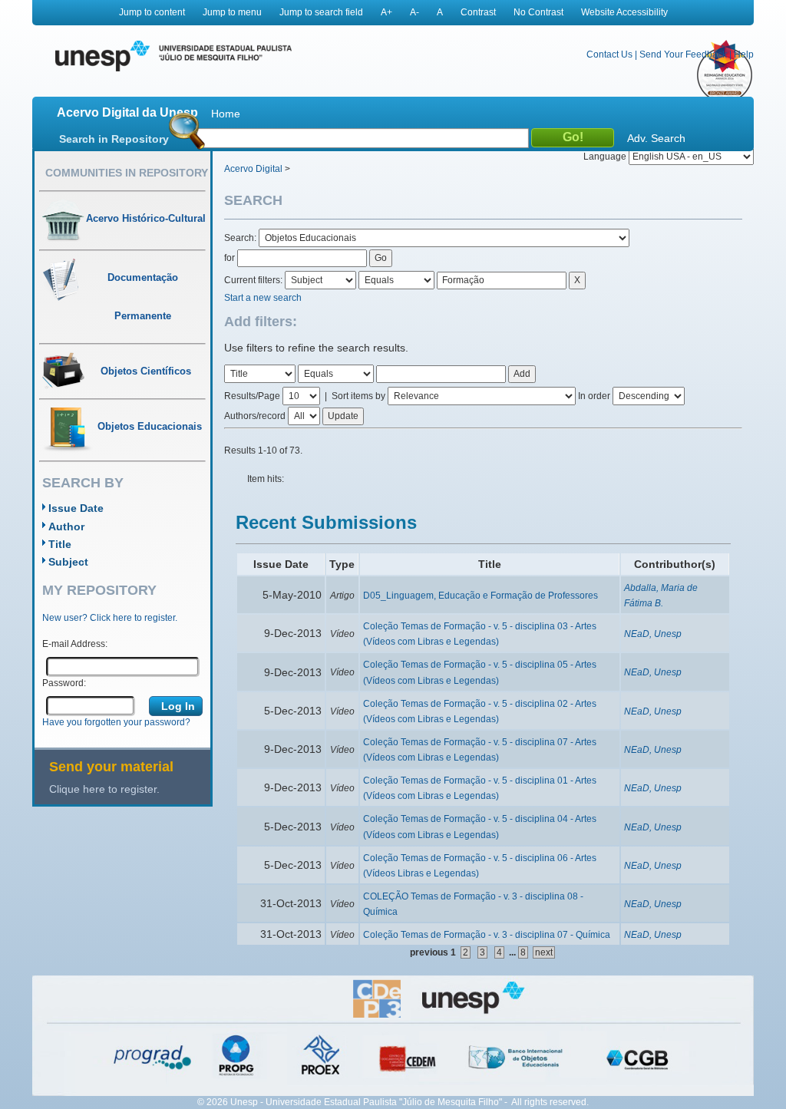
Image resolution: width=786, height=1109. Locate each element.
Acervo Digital (253, 168)
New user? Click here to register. (109, 617)
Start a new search (263, 297)
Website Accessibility (624, 12)
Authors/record (255, 416)
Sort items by (358, 396)
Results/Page (252, 396)
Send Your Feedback (683, 54)
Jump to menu (232, 12)
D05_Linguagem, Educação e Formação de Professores (480, 595)
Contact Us (609, 54)
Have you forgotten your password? (116, 722)
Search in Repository (114, 139)
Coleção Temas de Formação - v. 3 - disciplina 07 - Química (486, 934)
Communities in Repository (126, 173)
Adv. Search (656, 138)
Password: (64, 683)
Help (744, 54)
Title (59, 544)
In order (594, 396)
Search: (241, 238)
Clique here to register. (104, 789)
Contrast (478, 12)
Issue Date (76, 508)
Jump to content (152, 12)
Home (225, 113)
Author (66, 526)
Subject (68, 562)
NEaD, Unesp (653, 634)
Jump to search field (321, 12)
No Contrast (538, 12)
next (544, 952)
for (229, 257)
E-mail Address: (74, 644)
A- (414, 12)
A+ (386, 12)
